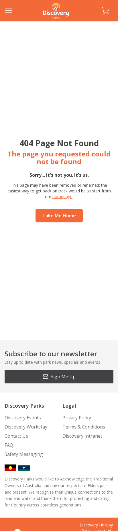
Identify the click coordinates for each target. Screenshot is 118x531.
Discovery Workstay (26, 427)
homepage (62, 196)
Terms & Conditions (83, 427)
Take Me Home (59, 215)
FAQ (9, 445)
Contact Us (16, 436)
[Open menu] (8, 11)
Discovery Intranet (82, 436)
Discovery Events (23, 418)
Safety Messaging (24, 454)
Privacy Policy (76, 418)
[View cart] (105, 11)
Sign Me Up (63, 376)
